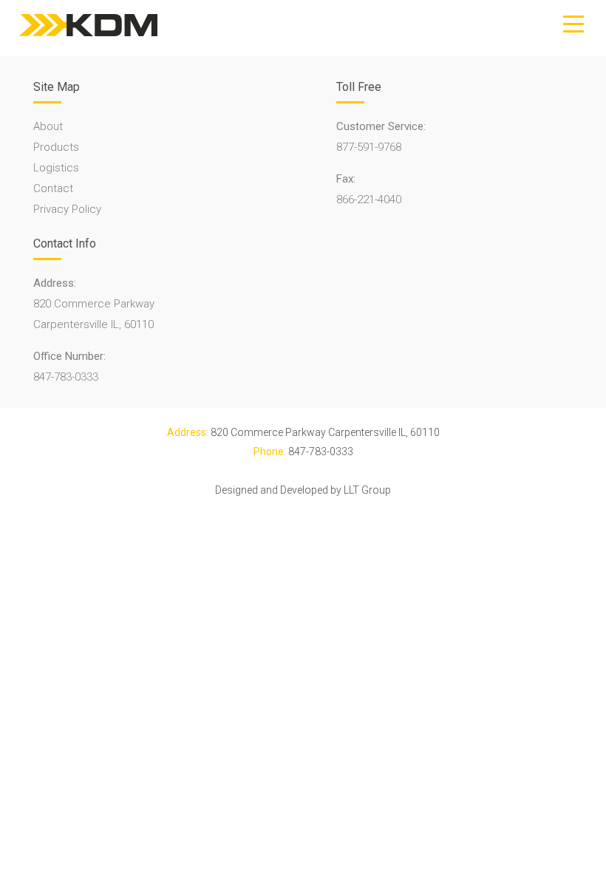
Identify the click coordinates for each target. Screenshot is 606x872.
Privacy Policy (67, 209)
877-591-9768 (368, 147)
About (48, 126)
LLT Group (367, 490)
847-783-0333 (65, 377)
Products (56, 147)
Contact (53, 188)
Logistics (56, 167)
